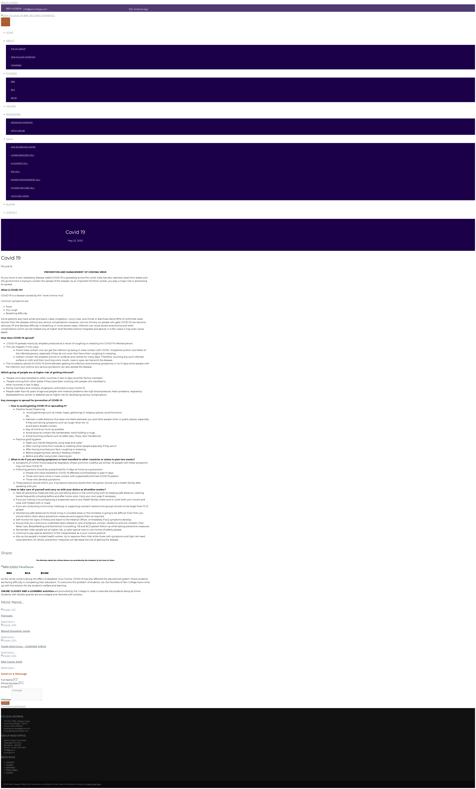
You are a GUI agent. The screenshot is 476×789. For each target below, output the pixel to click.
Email (4, 687)
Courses (11, 73)
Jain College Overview (23, 57)
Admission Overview (22, 122)
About (10, 40)
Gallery (11, 106)
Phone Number (10, 683)
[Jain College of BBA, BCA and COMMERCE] (28, 15)
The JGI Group (18, 49)
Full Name (7, 680)
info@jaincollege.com (35, 9)
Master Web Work (94, 784)
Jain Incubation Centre (23, 147)
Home (9, 32)
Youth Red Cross (20, 196)
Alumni (10, 204)
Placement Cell (19, 163)
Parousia (7, 615)
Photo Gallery (12, 770)
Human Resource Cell (22, 155)
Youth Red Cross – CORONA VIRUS (23, 646)
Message (6, 699)
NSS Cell (15, 172)
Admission (10, 767)
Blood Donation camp (15, 631)
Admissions (13, 114)
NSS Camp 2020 (11, 661)
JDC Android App (138, 9)
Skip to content (9, 2)
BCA (13, 90)
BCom (14, 98)
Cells (9, 139)
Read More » (8, 621)
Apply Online (18, 131)
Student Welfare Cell (23, 188)
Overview (10, 762)
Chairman (16, 65)
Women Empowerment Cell (25, 180)
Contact (11, 212)
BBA (13, 82)
